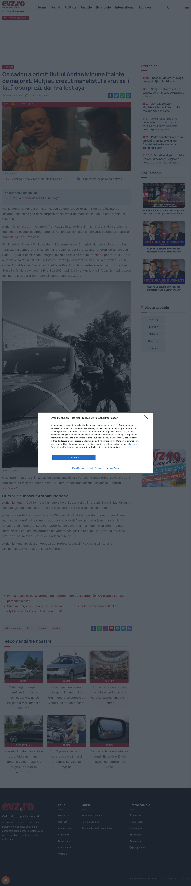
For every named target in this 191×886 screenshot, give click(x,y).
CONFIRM (74, 457)
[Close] (147, 418)
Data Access (95, 468)
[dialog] (95, 443)
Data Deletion (78, 468)
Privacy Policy (112, 468)
